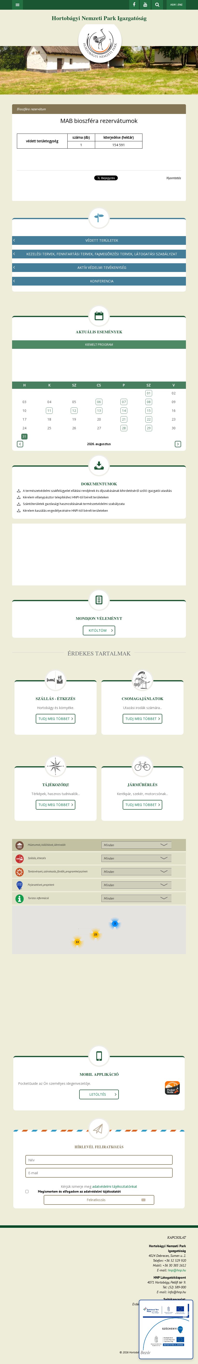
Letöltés (97, 1094)
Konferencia (101, 281)
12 (74, 410)
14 (124, 410)
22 (149, 419)
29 (149, 428)
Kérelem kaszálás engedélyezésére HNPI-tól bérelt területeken (65, 511)
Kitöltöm (97, 630)
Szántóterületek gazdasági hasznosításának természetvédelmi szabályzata (74, 504)
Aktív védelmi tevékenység (102, 267)
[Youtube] (145, 5)
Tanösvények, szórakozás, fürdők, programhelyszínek (57, 871)
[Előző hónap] (20, 444)
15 (149, 410)
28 (124, 428)
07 (124, 401)
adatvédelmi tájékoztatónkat (114, 1186)
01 (149, 393)
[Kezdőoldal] (100, 44)
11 (49, 410)
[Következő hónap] (178, 444)
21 (124, 419)
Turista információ (38, 898)
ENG (179, 4)
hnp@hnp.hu (177, 1270)
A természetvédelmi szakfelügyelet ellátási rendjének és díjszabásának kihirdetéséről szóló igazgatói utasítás (97, 491)
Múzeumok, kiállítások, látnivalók (46, 844)
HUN (172, 4)
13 (99, 410)
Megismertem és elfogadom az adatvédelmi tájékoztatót (79, 1191)
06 (99, 401)
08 (149, 401)
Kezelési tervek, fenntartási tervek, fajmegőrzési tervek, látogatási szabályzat (101, 254)
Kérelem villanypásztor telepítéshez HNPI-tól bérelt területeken (66, 497)
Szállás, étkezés (37, 858)
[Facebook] (134, 5)
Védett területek (101, 240)
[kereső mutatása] (157, 5)
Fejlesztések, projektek (41, 884)
